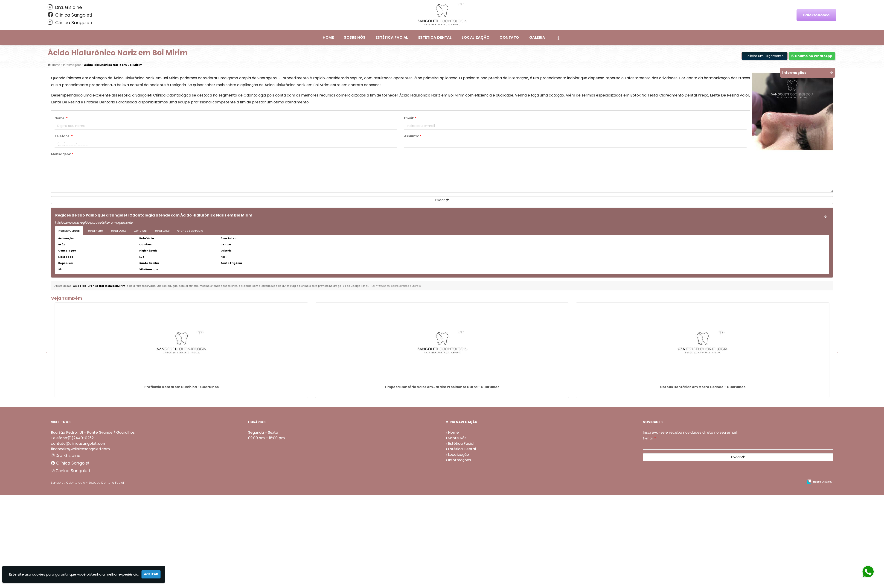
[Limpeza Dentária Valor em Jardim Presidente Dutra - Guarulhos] (442, 343)
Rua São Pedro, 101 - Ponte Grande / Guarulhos (93, 432)
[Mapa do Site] (754, 482)
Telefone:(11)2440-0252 (72, 438)
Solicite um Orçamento (765, 56)
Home (328, 37)
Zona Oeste (118, 231)
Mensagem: (62, 154)
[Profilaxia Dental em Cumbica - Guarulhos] (181, 343)
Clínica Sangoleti (73, 15)
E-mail (649, 438)
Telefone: (64, 136)
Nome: (61, 118)
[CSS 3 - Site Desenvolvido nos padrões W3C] (782, 482)
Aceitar (151, 574)
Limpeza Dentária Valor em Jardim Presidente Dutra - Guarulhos (442, 387)
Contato (509, 37)
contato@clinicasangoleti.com (78, 443)
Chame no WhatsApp (813, 56)
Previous (47, 351)
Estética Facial (392, 37)
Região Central (69, 231)
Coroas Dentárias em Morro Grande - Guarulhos (702, 387)
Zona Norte (95, 231)
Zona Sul (140, 231)
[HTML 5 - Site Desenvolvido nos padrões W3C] (766, 482)
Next (836, 351)
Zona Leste (161, 231)
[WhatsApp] (869, 572)
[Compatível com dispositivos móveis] (798, 482)
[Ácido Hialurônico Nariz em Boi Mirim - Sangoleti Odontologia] (442, 14)
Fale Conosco (816, 15)
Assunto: (412, 136)
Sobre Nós (354, 37)
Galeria (537, 37)
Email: (410, 118)
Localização (475, 37)
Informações (459, 460)
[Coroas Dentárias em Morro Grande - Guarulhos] (702, 343)
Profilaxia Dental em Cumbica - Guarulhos (181, 387)
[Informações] (558, 37)
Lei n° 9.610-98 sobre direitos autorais (396, 286)
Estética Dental (435, 37)
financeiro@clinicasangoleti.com (80, 449)
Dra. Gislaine (68, 7)
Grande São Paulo (190, 231)
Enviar (440, 200)
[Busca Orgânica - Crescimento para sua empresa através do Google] (819, 481)
